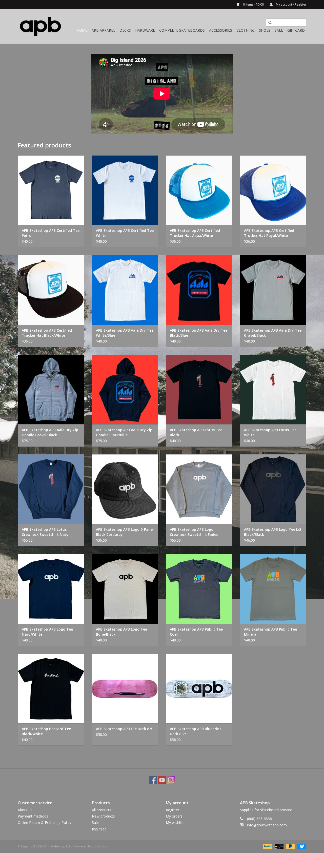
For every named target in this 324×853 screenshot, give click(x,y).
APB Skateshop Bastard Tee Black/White (46, 731)
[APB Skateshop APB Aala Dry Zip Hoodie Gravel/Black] (51, 389)
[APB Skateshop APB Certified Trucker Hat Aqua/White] (199, 190)
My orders (174, 816)
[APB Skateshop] (40, 26)
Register (172, 809)
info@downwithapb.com (267, 825)
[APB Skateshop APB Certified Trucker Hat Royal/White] (273, 190)
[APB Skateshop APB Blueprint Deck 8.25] (199, 688)
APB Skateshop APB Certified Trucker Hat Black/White (47, 333)
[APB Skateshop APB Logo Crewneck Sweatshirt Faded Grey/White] (199, 489)
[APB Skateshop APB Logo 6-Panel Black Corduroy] (125, 489)
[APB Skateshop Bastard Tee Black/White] (51, 688)
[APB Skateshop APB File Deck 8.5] (125, 688)
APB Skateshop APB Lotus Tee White (270, 432)
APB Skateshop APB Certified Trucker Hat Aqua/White (195, 233)
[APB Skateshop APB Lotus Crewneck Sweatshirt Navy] (51, 489)
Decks (125, 30)
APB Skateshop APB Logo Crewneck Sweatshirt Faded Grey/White (194, 532)
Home (82, 30)
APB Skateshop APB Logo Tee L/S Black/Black (272, 532)
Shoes (264, 30)
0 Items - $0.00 (253, 4)
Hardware (145, 30)
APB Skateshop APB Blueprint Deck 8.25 (195, 731)
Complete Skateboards (182, 30)
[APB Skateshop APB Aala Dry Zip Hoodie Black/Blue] (125, 389)
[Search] (268, 22)
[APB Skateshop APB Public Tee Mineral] (273, 588)
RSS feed (99, 829)
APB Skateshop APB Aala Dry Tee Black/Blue (198, 333)
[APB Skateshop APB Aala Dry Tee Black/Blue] (199, 290)
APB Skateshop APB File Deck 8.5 (124, 728)
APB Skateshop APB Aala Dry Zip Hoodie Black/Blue (124, 432)
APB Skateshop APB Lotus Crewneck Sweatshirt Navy (45, 532)
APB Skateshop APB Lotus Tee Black (196, 432)
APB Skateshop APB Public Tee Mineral (270, 632)
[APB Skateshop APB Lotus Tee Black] (199, 389)
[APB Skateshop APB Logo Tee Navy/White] (51, 588)
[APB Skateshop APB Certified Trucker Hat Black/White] (51, 290)
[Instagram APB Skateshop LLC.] (171, 780)
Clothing (245, 30)
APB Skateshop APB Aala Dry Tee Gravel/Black (272, 333)
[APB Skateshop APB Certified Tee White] (125, 190)
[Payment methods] (267, 846)
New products (103, 816)
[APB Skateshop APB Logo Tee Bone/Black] (125, 588)
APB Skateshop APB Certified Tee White (125, 233)
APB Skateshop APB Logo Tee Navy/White (47, 632)
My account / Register (290, 4)
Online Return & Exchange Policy (44, 822)
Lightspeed (100, 846)
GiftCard (296, 30)
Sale (279, 30)
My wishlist (175, 822)
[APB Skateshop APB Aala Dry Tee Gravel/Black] (273, 290)
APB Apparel (103, 30)
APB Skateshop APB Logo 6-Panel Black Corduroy (125, 532)
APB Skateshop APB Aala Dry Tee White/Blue (124, 333)
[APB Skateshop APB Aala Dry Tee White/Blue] (125, 290)
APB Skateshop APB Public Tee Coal (196, 632)
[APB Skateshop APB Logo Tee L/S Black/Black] (273, 489)
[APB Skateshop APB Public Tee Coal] (199, 588)
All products (101, 809)
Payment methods (33, 816)
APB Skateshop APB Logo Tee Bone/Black (121, 632)
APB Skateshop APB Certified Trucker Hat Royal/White (269, 233)
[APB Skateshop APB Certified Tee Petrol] (51, 190)
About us (25, 809)
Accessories (220, 30)
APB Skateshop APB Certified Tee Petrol (50, 233)
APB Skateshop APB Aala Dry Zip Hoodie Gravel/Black (50, 432)
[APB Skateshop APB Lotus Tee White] (273, 389)
